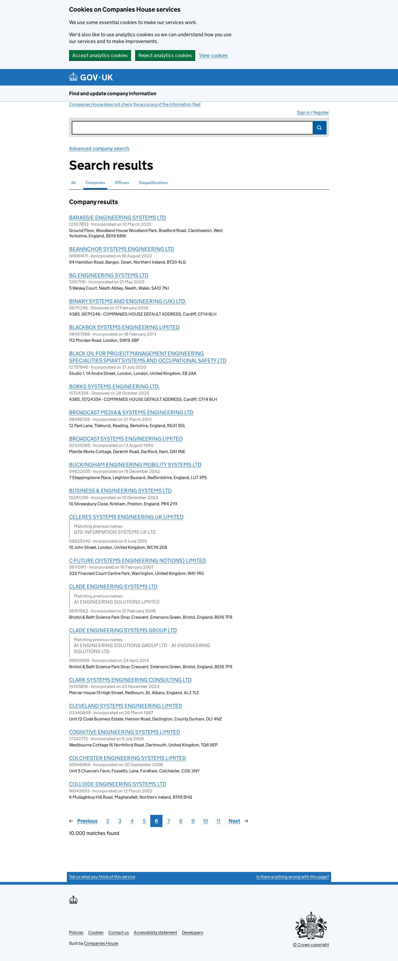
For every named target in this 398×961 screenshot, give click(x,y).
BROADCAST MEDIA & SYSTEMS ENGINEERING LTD (131, 412)
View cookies (213, 55)
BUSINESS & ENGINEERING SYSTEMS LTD (120, 490)
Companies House (101, 943)
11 (218, 821)
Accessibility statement (155, 932)
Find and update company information (112, 93)
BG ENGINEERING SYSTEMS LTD (108, 275)
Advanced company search (99, 148)
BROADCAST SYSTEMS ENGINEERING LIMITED (126, 438)
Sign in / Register (313, 112)
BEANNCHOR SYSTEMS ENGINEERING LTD (121, 249)
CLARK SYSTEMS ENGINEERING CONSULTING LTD (130, 680)
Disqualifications (153, 182)
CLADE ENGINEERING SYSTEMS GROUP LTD (123, 630)
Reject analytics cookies (165, 55)
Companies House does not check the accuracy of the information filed (134, 104)
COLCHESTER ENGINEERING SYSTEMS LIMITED (127, 758)
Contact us (118, 932)
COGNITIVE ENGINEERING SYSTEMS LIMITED (124, 732)
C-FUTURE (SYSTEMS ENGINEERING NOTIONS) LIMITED (137, 560)
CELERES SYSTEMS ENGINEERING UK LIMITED (126, 517)
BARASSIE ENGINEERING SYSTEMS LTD (117, 217)
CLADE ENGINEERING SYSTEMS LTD (113, 586)
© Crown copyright (311, 944)
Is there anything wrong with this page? (292, 876)
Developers (192, 932)
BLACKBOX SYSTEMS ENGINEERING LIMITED (124, 327)
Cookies (95, 932)
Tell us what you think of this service (102, 876)
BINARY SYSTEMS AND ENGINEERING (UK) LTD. (127, 301)
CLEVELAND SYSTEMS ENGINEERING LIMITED (125, 706)
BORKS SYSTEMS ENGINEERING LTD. (114, 386)
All (73, 182)
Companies (95, 182)
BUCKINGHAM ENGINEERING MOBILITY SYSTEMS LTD (135, 464)
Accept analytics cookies (100, 55)
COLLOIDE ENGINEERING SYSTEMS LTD (117, 784)
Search (320, 128)
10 (205, 821)
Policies (76, 932)
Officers (122, 182)
